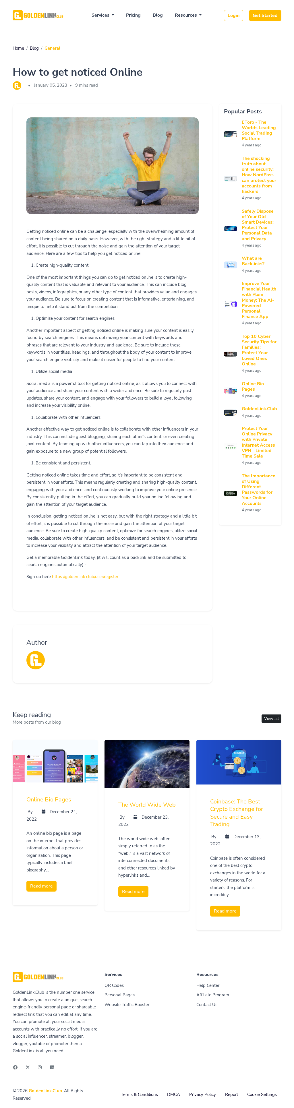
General (52, 48)
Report (231, 1094)
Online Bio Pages (48, 799)
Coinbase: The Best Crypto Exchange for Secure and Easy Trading (236, 813)
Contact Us (206, 1005)
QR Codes (114, 985)
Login (233, 15)
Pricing (133, 15)
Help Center (207, 985)
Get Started (265, 15)
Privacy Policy (202, 1094)
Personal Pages (120, 995)
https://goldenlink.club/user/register (85, 577)
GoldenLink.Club (45, 1091)
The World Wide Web (147, 805)
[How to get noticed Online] (112, 172)
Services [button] (101, 15)
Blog (158, 15)
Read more (41, 886)
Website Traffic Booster (127, 1005)
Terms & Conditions (139, 1094)
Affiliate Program (212, 995)
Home (18, 48)
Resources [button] (186, 15)
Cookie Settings (262, 1094)
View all (271, 718)
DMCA (173, 1094)
